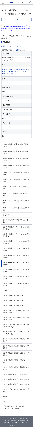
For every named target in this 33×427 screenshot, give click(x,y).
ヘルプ (7, 420)
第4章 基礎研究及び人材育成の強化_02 (16, 379)
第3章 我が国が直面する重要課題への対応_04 (16, 361)
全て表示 (22, 50)
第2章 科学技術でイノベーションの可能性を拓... (16, 228)
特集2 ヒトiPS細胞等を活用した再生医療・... (16, 173)
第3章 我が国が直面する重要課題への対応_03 (16, 354)
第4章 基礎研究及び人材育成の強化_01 (16, 374)
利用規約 (13, 420)
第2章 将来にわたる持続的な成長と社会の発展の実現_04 (16, 333)
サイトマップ (25, 422)
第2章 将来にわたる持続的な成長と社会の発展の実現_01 (16, 311)
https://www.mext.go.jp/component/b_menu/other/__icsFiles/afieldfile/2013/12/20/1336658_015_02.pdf (15, 28)
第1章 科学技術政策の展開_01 (13, 295)
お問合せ (6, 422)
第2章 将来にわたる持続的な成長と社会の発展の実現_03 (16, 326)
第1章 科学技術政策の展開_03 (13, 305)
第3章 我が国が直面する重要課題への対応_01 (16, 340)
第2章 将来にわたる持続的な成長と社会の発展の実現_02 (16, 318)
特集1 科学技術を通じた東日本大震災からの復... (16, 145)
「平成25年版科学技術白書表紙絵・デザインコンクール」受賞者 (16, 407)
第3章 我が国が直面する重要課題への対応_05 (16, 368)
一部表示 (16, 50)
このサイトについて (10, 418)
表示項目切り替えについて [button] (9, 46)
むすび (5, 290)
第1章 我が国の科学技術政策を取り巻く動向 (16, 221)
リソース (16, 19)
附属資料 (6, 396)
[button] (30, 2)
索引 (4, 401)
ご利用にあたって (23, 418)
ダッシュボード (15, 422)
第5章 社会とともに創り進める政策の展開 (16, 390)
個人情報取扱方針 (23, 420)
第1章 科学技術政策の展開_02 (13, 300)
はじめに (6, 215)
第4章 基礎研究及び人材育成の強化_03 (16, 384)
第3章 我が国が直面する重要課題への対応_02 (16, 347)
